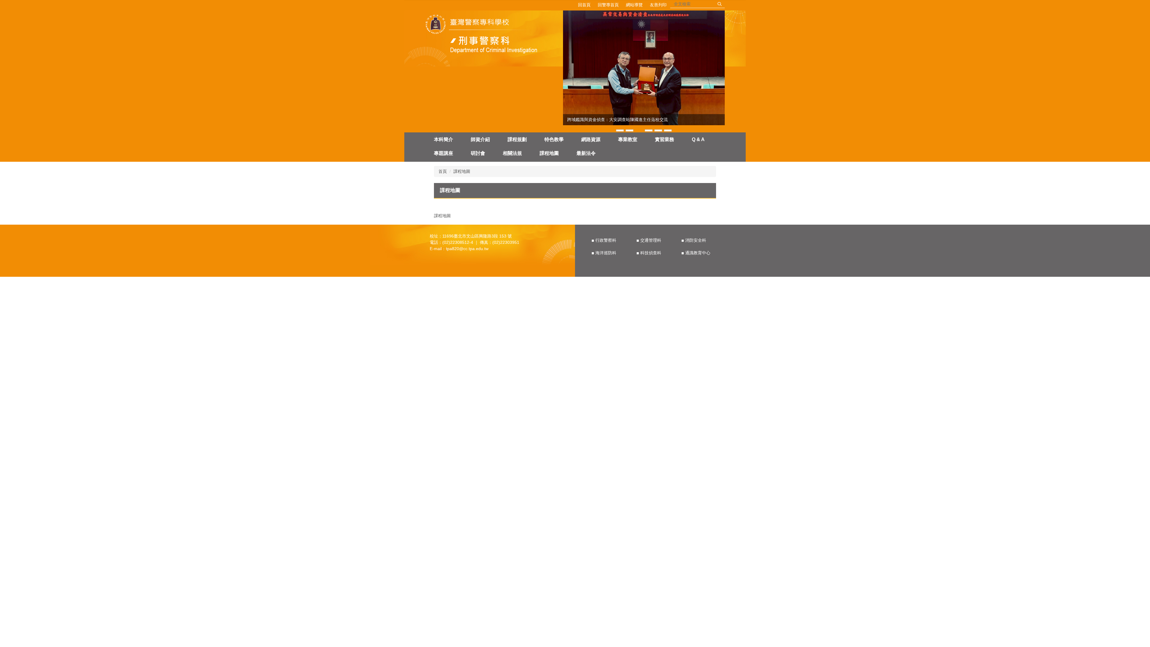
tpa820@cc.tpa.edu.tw (467, 248)
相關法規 (512, 153)
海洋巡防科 (605, 252)
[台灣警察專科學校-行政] (483, 35)
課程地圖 (549, 153)
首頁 (442, 171)
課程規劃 (517, 139)
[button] (570, 71)
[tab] (620, 129)
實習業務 (664, 139)
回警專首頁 (608, 4)
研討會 (478, 153)
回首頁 (584, 4)
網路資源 (590, 139)
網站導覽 (634, 4)
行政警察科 (605, 240)
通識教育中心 (697, 252)
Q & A (698, 139)
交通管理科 (650, 240)
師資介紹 (480, 139)
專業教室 (627, 139)
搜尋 (720, 4)
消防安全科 (695, 240)
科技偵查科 (650, 252)
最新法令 (586, 153)
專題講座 (443, 153)
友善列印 (658, 4)
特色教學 (554, 139)
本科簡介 (443, 139)
